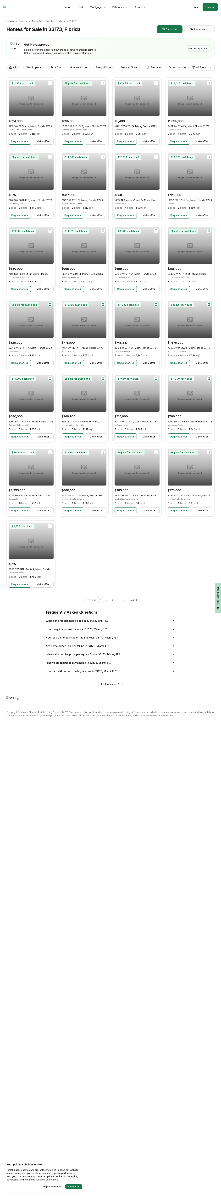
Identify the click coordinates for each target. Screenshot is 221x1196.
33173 (73, 21)
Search (67, 7)
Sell (81, 7)
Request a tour (19, 141)
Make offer (43, 141)
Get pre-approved (198, 48)
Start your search (199, 29)
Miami (62, 21)
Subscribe (171, 29)
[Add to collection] (50, 83)
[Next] (49, 98)
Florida (23, 21)
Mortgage (96, 7)
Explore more (108, 684)
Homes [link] (10, 21)
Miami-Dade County (42, 21)
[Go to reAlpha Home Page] (12, 7)
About (138, 7)
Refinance (118, 7)
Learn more (52, 1179)
